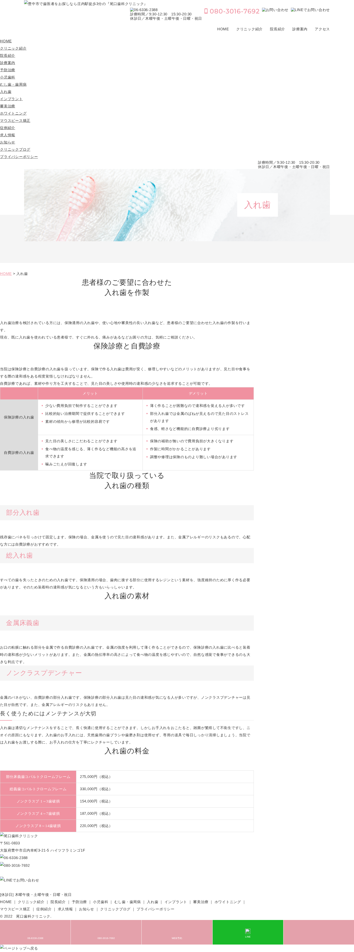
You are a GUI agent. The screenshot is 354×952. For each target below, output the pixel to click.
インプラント (11, 99)
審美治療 (7, 106)
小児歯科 (7, 77)
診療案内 (300, 29)
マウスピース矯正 (15, 120)
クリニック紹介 (249, 29)
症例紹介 (7, 128)
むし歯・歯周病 (13, 84)
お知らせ (7, 142)
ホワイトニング (13, 113)
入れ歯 (5, 92)
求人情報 (7, 135)
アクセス (322, 29)
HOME (223, 29)
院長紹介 (277, 29)
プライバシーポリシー (19, 157)
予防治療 (7, 70)
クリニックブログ (15, 149)
